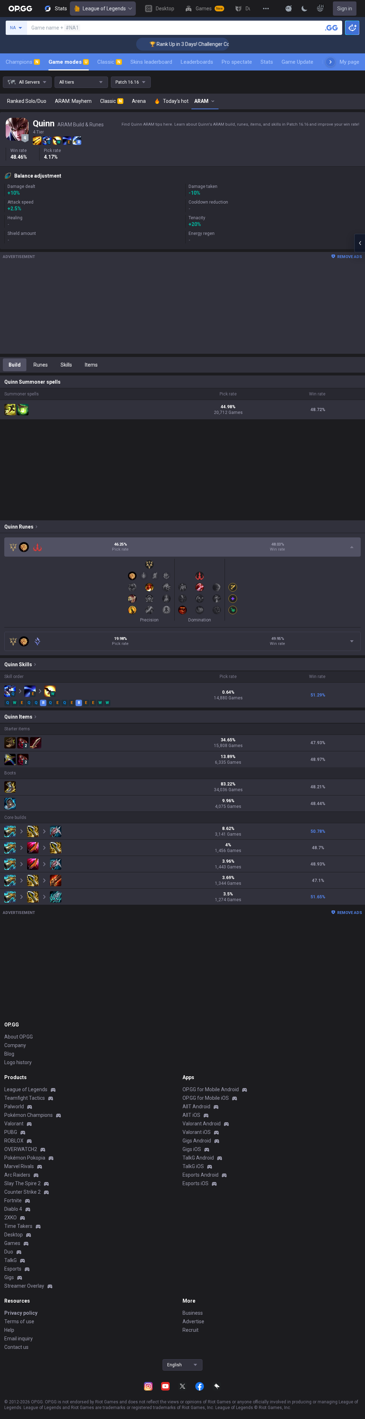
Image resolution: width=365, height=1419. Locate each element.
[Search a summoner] (331, 28)
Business (192, 1313)
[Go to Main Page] (20, 8)
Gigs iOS (191, 1149)
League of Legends (104, 8)
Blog (9, 1054)
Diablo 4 (13, 1209)
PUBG (10, 1132)
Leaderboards (197, 62)
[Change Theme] (304, 8)
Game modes (67, 62)
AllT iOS (191, 1115)
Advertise (193, 1321)
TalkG (10, 1260)
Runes (41, 365)
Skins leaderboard (151, 62)
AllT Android (196, 1106)
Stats (267, 62)
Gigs (9, 1277)
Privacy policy (20, 1313)
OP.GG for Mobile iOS (205, 1098)
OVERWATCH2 (20, 1149)
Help (9, 1330)
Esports (12, 1269)
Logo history (18, 1062)
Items (91, 365)
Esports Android (200, 1175)
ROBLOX (14, 1141)
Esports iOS (195, 1183)
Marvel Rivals (19, 1166)
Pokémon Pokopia (24, 1158)
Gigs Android (196, 1141)
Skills (66, 365)
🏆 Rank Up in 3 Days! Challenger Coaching (184, 44)
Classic (108, 62)
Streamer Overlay (24, 1286)
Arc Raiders (17, 1175)
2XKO (10, 1217)
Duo (8, 1252)
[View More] (266, 8)
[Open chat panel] (359, 243)
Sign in (344, 8)
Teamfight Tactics (24, 1098)
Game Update (297, 62)
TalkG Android (198, 1158)
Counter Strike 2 (22, 1192)
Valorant (14, 1123)
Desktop (13, 1234)
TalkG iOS (193, 1166)
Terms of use (19, 1321)
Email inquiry (18, 1338)
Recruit (190, 1330)
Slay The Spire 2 (22, 1183)
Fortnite (13, 1200)
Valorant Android (201, 1123)
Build (15, 365)
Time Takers (18, 1226)
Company (15, 1045)
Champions (22, 62)
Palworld (14, 1106)
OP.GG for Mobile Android (210, 1089)
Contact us (16, 1347)
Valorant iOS (196, 1132)
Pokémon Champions (28, 1115)
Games (12, 1243)
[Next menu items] (330, 62)
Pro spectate (237, 62)
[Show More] (289, 8)
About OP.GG (18, 1037)
